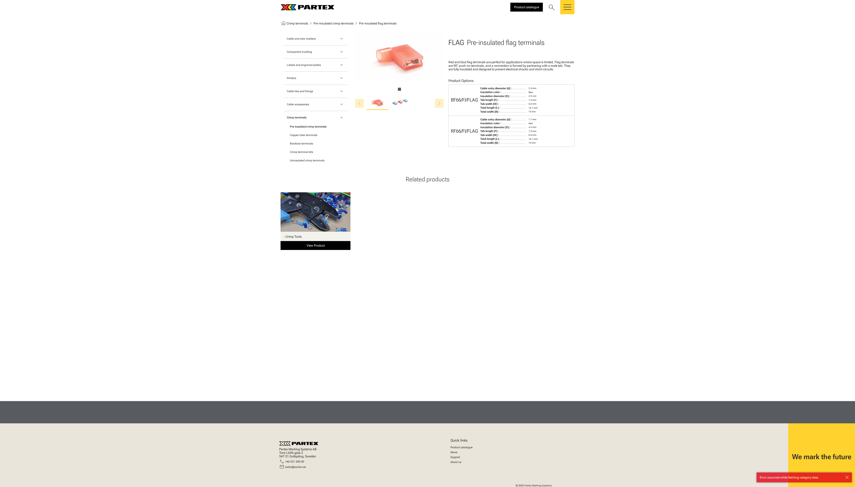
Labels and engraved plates (304, 65)
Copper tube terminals (303, 135)
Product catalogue (461, 447)
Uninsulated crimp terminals (307, 160)
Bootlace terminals (301, 143)
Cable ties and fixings (300, 91)
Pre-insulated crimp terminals (308, 126)
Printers (291, 78)
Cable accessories (298, 104)
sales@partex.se (295, 467)
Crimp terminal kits (301, 152)
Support (455, 457)
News (453, 452)
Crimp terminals (296, 117)
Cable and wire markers (301, 38)
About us (455, 462)
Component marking (299, 51)
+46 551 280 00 (294, 461)
